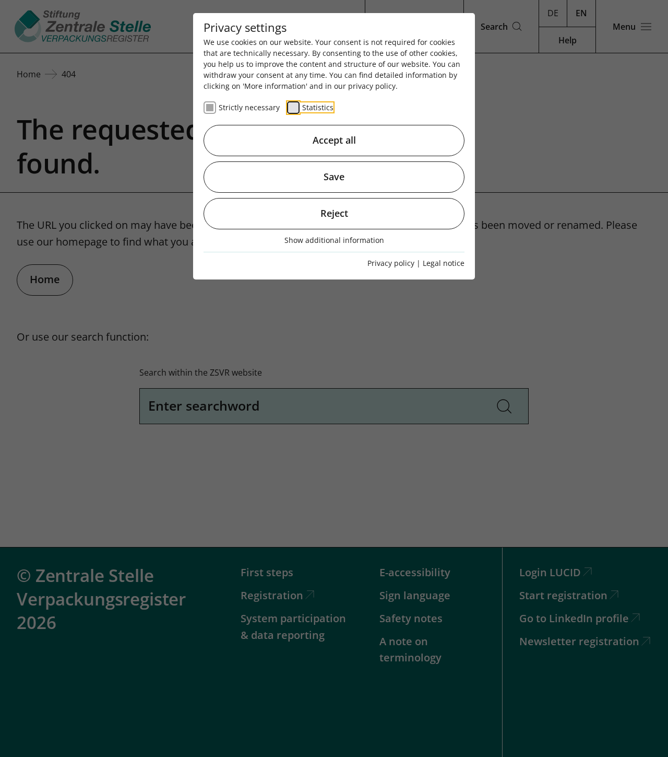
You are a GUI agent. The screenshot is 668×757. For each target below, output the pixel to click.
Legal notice (443, 263)
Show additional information (334, 240)
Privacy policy (390, 263)
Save (334, 176)
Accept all (334, 140)
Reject (334, 213)
